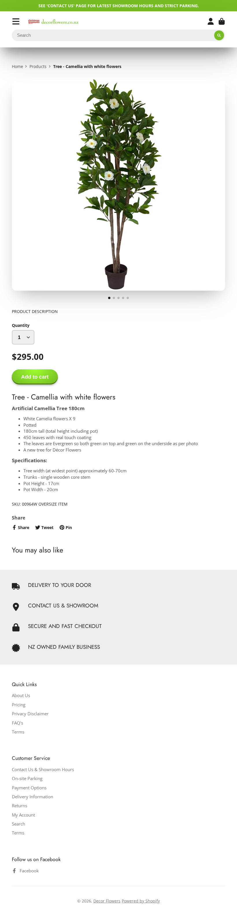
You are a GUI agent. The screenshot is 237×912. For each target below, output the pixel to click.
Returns (19, 806)
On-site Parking (27, 778)
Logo (53, 21)
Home (17, 66)
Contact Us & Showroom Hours (43, 770)
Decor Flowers (107, 901)
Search (18, 824)
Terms (18, 732)
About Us (21, 695)
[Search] (219, 35)
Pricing (18, 705)
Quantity (20, 325)
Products (38, 66)
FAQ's (17, 723)
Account (210, 21)
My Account (23, 815)
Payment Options (29, 788)
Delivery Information (32, 797)
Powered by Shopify (141, 901)
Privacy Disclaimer (30, 714)
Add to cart (35, 377)
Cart (221, 21)
